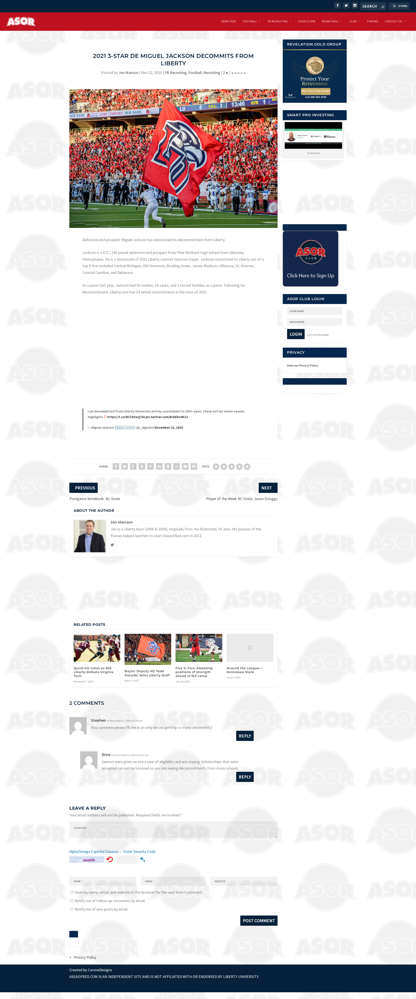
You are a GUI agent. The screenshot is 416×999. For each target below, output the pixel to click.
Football (250, 21)
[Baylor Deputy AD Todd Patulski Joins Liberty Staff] (148, 649)
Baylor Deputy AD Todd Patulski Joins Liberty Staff (147, 673)
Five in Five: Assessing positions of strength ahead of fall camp (194, 672)
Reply (245, 736)
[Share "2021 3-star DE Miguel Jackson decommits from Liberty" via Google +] (133, 466)
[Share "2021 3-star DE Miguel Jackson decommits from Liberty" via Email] (185, 466)
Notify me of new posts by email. (101, 909)
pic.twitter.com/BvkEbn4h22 (167, 417)
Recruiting (211, 72)
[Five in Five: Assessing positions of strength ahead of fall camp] (199, 648)
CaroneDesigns (100, 969)
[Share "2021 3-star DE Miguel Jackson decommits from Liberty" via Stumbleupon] (176, 466)
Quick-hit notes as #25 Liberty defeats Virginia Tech (93, 672)
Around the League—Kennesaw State (245, 670)
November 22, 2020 (168, 427)
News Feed (228, 21)
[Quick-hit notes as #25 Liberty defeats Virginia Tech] (97, 648)
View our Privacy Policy (302, 365)
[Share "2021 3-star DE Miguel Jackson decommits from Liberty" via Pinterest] (150, 466)
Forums (372, 21)
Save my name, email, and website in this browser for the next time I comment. (139, 892)
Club (352, 21)
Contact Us (393, 21)
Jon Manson (128, 72)
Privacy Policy (85, 957)
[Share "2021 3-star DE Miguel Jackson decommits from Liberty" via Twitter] (124, 466)
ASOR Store (306, 21)
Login (296, 334)
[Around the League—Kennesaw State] (250, 648)
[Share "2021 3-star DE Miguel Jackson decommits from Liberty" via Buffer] (168, 466)
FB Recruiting (278, 21)
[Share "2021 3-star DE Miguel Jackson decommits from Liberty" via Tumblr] (142, 466)
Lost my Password (317, 334)
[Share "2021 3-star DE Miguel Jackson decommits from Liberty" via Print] (194, 466)
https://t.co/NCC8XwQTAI (126, 417)
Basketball (330, 21)
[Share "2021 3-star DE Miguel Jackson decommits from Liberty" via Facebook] (116, 466)
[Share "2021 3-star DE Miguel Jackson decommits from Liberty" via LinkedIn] (159, 466)
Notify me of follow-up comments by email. (110, 900)
